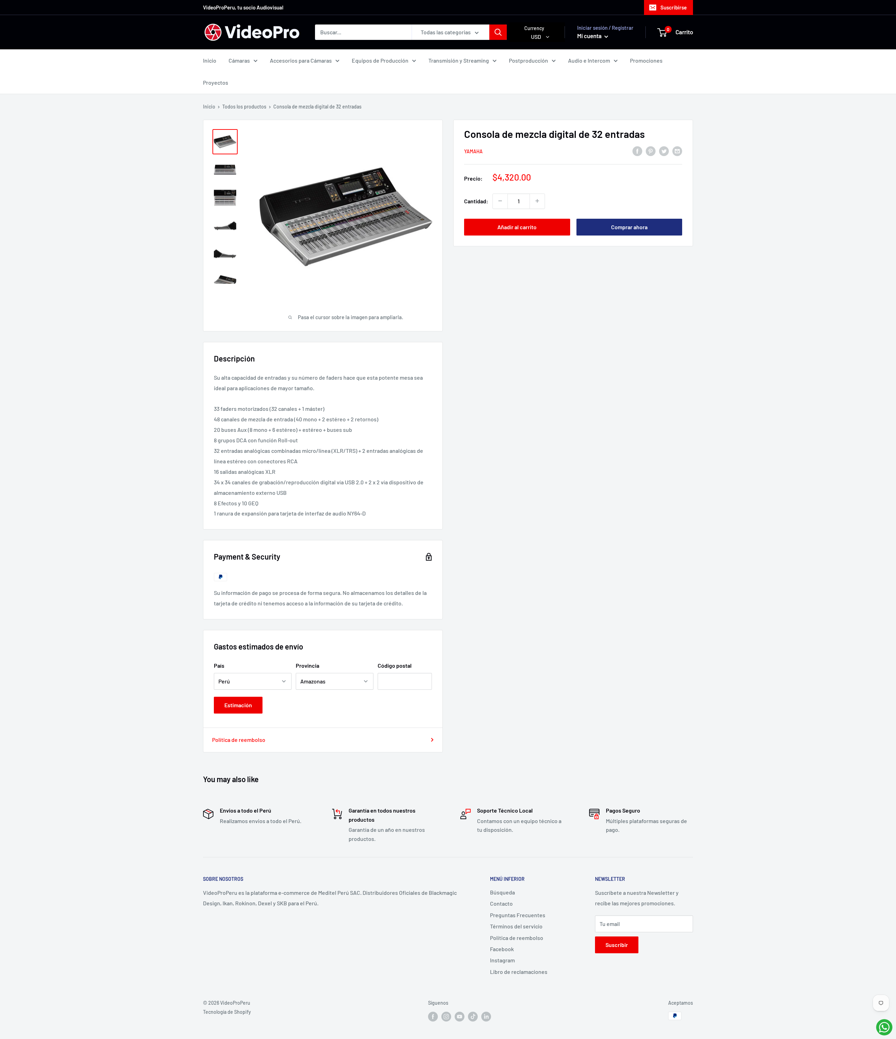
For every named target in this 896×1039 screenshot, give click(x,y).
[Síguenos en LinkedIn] (486, 1017)
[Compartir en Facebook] (637, 150)
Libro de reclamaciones (518, 971)
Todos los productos (244, 107)
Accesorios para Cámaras (301, 60)
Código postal (395, 665)
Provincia (307, 665)
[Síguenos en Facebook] (433, 1017)
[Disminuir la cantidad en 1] (500, 201)
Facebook (502, 949)
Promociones (646, 60)
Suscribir (617, 944)
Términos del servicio (516, 926)
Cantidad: (476, 200)
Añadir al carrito (517, 226)
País (219, 665)
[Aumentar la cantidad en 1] (537, 201)
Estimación (238, 705)
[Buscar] (498, 32)
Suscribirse (673, 7)
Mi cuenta (590, 35)
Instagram (502, 960)
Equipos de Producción (380, 60)
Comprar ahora (629, 226)
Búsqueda (502, 892)
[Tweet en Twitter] (664, 150)
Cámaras (239, 60)
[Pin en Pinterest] (651, 150)
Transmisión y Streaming (458, 60)
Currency (534, 28)
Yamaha (473, 151)
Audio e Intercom (589, 60)
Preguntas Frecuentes (517, 915)
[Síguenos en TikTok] (473, 1017)
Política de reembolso (238, 739)
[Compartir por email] (677, 150)
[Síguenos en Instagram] (446, 1017)
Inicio (209, 60)
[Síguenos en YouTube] (459, 1017)
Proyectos (215, 82)
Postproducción (528, 60)
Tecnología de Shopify (227, 1012)
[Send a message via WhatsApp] (884, 1027)
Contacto (501, 903)
